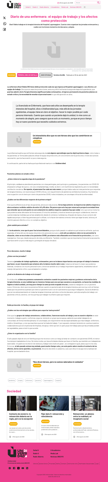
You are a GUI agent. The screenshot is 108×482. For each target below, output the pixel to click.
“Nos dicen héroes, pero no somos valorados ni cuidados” (58, 362)
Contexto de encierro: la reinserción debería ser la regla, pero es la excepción (21, 416)
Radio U (35, 7)
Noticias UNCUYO (75, 7)
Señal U (28, 7)
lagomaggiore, (48, 380)
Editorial (35, 463)
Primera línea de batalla (27, 75)
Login (97, 463)
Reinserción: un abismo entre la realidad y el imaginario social (83, 416)
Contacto (63, 463)
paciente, (38, 380)
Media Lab (64, 7)
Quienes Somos (43, 463)
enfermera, (29, 380)
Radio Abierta (44, 7)
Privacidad (52, 463)
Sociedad (11, 75)
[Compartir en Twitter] (4, 18)
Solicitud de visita (73, 463)
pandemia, (12, 380)
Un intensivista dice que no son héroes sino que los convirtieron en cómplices (62, 136)
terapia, (20, 380)
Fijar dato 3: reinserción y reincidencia (52, 415)
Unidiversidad (45, 75)
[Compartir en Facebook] (4, 29)
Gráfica (58, 463)
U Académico (55, 7)
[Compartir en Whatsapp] (4, 24)
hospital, (58, 380)
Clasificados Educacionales (86, 463)
